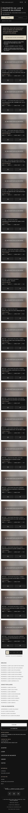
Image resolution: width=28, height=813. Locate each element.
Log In (21, 2)
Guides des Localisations (7, 781)
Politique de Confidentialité (14, 807)
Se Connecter (14, 728)
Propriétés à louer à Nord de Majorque (11, 678)
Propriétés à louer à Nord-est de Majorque (12, 676)
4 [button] (17, 652)
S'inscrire (14, 724)
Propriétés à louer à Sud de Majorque (10, 670)
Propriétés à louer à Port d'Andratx (10, 698)
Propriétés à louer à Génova (8, 702)
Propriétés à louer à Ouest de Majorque (11, 674)
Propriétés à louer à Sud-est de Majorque (11, 667)
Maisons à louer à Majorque (8, 713)
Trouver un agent (5, 773)
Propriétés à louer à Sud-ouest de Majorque (12, 665)
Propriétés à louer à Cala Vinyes (9, 689)
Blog (2, 783)
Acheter (3, 747)
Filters (8, 17)
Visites (3, 763)
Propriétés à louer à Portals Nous (9, 700)
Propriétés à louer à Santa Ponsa (9, 696)
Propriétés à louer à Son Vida (8, 687)
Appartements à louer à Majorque (9, 709)
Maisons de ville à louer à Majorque (10, 715)
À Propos (3, 770)
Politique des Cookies (14, 809)
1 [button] (7, 652)
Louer (3, 751)
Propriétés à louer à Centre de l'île (10, 680)
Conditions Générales (14, 804)
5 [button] (20, 652)
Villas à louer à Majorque (8, 711)
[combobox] (14, 21)
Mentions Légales (14, 802)
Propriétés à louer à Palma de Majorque (11, 672)
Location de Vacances (8, 755)
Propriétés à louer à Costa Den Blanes (10, 693)
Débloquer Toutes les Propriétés (15, 62)
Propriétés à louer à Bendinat (8, 691)
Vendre (3, 759)
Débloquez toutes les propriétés (15, 37)
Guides (2, 779)
